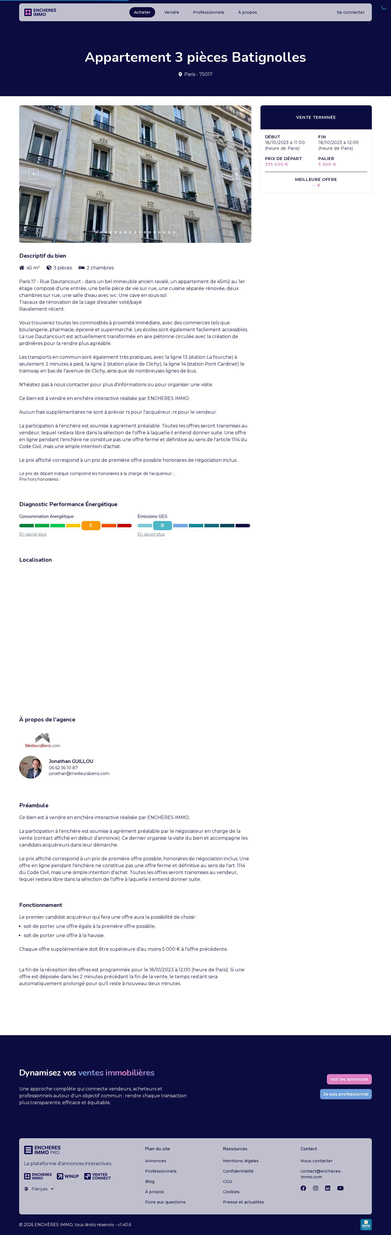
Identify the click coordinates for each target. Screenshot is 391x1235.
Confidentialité (238, 1171)
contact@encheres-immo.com (321, 1174)
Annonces (155, 1160)
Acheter (142, 12)
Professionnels (208, 12)
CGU (227, 1181)
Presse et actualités (243, 1202)
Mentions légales (241, 1160)
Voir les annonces (349, 1079)
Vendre (171, 12)
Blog (150, 1181)
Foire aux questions (165, 1202)
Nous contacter (317, 1160)
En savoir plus (32, 534)
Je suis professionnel (345, 1094)
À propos (247, 12)
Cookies (231, 1191)
